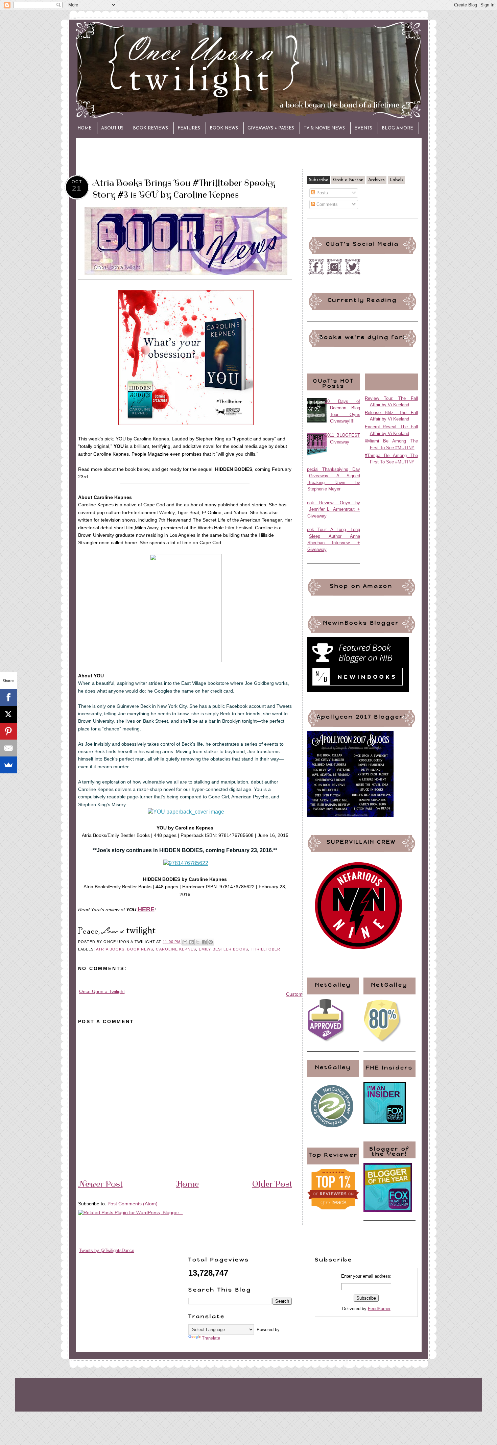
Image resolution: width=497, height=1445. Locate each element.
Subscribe (318, 180)
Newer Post (100, 1183)
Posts (321, 192)
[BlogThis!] (191, 942)
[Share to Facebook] (204, 942)
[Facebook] (8, 697)
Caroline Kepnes (176, 949)
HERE (146, 909)
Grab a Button (348, 180)
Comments (326, 204)
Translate (211, 1338)
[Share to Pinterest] (210, 942)
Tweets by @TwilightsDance (106, 1250)
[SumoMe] (8, 764)
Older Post (272, 1183)
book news (140, 949)
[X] (8, 714)
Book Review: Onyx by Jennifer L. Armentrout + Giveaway (332, 509)
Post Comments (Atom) (133, 1203)
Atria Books (110, 949)
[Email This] (185, 942)
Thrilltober (265, 949)
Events (363, 128)
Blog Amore (397, 128)
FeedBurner (379, 1308)
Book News (224, 128)
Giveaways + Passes (270, 128)
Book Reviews (150, 128)
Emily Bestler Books (223, 949)
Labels (396, 180)
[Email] (8, 748)
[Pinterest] (8, 731)
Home (84, 128)
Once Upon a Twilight (102, 991)
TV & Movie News (324, 128)
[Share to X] (197, 942)
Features (189, 128)
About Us (112, 128)
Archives (376, 180)
